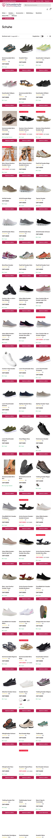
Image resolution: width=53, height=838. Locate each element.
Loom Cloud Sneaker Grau (26, 368)
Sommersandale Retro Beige (25, 657)
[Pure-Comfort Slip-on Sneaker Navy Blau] (26, 323)
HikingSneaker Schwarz (8, 733)
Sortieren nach (6, 36)
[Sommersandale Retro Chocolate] (9, 118)
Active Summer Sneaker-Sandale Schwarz (26, 517)
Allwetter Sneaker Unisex (9, 692)
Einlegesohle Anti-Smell (43, 621)
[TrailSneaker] (43, 723)
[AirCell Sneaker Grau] (26, 222)
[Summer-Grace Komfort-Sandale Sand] (43, 118)
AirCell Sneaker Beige (25, 198)
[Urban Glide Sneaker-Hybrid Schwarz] (26, 288)
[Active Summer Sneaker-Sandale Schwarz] (26, 506)
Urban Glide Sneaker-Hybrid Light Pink (8, 552)
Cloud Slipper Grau (24, 439)
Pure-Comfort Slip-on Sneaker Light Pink (42, 299)
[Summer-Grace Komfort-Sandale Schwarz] (26, 118)
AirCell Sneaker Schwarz (43, 232)
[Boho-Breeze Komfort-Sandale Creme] (9, 153)
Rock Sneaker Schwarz (42, 767)
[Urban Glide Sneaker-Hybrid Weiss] (43, 506)
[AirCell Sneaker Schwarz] (43, 222)
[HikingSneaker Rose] (9, 757)
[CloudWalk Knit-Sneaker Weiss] (9, 611)
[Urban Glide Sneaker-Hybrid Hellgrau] (9, 323)
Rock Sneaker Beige (24, 733)
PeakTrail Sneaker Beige (43, 163)
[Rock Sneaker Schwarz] (43, 757)
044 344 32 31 (30, 1)
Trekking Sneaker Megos (43, 477)
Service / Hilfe (39, 1)
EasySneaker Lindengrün (43, 58)
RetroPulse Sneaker (7, 265)
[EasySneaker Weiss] (26, 611)
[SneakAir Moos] (26, 48)
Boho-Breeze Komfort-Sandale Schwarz (25, 164)
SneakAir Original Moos (25, 767)
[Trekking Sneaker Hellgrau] (43, 682)
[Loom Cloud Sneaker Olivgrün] (9, 429)
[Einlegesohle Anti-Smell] (43, 611)
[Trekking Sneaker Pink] (9, 790)
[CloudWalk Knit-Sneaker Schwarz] (43, 576)
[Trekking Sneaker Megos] (43, 467)
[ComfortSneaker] (26, 825)
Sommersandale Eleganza (9, 657)
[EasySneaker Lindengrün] (43, 48)
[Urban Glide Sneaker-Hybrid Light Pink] (9, 541)
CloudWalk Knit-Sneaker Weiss (9, 622)
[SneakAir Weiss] (43, 825)
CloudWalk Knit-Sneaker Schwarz (43, 587)
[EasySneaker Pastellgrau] (9, 825)
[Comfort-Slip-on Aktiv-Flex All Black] (9, 288)
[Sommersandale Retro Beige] (26, 647)
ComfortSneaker (23, 835)
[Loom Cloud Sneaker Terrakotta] (43, 359)
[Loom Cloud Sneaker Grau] (26, 359)
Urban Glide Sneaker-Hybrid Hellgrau (8, 334)
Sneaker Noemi (23, 692)
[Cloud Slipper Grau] (26, 429)
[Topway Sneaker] (43, 188)
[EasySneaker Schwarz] (43, 647)
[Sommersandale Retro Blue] (26, 83)
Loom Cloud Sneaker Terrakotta (42, 369)
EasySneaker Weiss (24, 621)
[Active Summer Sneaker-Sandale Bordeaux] (26, 576)
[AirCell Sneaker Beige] (26, 188)
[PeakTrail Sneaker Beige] (43, 153)
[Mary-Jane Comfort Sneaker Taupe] (9, 576)
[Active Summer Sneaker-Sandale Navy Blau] (43, 541)
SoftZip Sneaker (6, 198)
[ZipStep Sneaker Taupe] (43, 394)
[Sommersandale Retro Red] (9, 467)
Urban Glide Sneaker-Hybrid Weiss (42, 517)
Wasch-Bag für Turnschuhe (40, 801)
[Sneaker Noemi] (26, 682)
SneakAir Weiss (40, 835)
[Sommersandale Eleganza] (9, 647)
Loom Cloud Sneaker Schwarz (8, 404)
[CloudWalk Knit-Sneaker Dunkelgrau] (9, 506)
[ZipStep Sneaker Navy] (26, 394)
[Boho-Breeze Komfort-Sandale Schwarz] (26, 153)
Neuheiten (39, 13)
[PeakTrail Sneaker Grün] (26, 255)
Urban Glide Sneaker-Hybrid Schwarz (25, 299)
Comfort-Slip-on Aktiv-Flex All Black (9, 299)
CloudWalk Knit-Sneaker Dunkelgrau (9, 517)
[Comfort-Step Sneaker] (9, 359)
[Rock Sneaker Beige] (26, 723)
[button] (50, 9)
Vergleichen (36, 36)
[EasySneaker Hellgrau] (9, 83)
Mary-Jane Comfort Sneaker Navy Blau (24, 552)
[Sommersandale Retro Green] (9, 48)
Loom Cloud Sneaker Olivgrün (8, 439)
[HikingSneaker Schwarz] (9, 723)
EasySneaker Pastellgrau (9, 835)
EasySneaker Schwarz (42, 657)
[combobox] (37, 5)
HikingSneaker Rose (7, 767)
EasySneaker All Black (42, 93)
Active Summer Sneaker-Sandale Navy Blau (43, 552)
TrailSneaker (39, 733)
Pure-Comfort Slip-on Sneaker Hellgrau (42, 334)
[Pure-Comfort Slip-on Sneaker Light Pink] (43, 288)
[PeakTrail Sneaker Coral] (43, 255)
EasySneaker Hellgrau (8, 93)
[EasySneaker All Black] (43, 83)
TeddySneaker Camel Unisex (25, 801)
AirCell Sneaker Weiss (8, 232)
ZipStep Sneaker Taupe (42, 404)
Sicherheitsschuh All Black (25, 477)
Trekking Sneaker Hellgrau (43, 692)
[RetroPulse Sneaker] (9, 255)
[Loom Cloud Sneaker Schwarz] (9, 394)
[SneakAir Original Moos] (26, 757)
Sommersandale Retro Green (8, 59)
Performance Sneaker (42, 439)
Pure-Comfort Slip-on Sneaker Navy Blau (25, 334)
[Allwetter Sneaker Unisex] (9, 682)
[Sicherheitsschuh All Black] (26, 467)
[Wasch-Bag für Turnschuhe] (43, 790)
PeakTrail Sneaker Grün (25, 265)
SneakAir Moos (23, 58)
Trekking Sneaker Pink (8, 800)
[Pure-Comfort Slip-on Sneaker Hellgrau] (43, 323)
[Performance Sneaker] (43, 429)
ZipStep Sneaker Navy (25, 404)
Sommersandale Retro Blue (25, 94)
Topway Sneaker (40, 198)
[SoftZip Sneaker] (9, 188)
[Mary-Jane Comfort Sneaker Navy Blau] (26, 541)
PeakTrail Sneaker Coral (42, 265)
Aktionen (14, 15)
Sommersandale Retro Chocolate (8, 129)
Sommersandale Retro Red (8, 477)
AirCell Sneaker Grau (25, 232)
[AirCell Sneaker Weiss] (9, 222)
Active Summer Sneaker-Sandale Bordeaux (26, 587)
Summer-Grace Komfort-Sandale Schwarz (26, 129)
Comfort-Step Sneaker (8, 368)
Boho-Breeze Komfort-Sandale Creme (8, 164)
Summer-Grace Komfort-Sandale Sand (43, 129)
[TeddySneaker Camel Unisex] (26, 790)
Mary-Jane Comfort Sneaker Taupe (7, 587)
